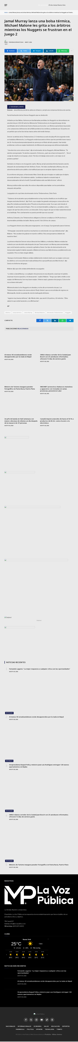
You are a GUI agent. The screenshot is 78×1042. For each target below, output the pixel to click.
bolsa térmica (17, 312)
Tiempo (59, 1029)
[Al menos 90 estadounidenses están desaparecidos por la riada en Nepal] (21, 342)
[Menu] (5, 5)
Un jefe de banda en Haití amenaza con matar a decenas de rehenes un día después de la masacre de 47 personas (20, 421)
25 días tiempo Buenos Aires (57, 5)
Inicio (6, 12)
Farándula (20, 1029)
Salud (46, 1026)
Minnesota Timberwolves (55, 312)
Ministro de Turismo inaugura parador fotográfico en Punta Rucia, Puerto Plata (19, 388)
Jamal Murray (28, 312)
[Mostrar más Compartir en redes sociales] (72, 51)
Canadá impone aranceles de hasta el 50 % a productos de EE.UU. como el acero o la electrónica (57, 421)
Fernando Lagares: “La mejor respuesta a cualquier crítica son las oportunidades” (39, 669)
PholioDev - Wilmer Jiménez (53, 1034)
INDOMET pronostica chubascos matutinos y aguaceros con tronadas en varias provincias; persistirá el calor (56, 389)
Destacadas (9, 713)
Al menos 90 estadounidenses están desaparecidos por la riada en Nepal (18, 356)
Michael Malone (40, 312)
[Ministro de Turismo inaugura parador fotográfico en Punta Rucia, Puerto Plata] (21, 374)
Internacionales (24, 1026)
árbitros (7, 312)
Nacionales (9, 760)
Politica (30, 1029)
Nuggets (68, 312)
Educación (55, 1026)
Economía (37, 1026)
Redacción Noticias (17, 42)
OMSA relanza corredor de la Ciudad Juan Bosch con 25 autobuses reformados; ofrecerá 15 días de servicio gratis (55, 357)
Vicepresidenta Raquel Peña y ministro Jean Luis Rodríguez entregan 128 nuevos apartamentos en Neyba (39, 766)
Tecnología (49, 1029)
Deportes (66, 1026)
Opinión (39, 1029)
